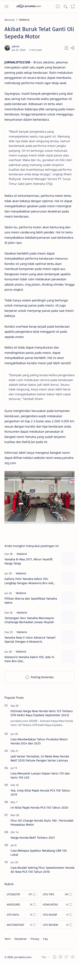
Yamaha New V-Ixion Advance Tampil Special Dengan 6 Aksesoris (30, 639)
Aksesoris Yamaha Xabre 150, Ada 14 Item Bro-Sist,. (29, 659)
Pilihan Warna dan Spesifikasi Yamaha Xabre (30, 600)
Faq (45, 939)
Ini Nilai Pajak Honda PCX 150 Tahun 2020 (39, 807)
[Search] (57, 6)
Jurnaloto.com (22, 957)
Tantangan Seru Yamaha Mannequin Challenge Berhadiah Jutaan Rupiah (29, 620)
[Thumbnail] (68, 558)
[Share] (72, 48)
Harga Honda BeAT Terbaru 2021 (33, 837)
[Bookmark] (72, 6)
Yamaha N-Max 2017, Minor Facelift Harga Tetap (28, 561)
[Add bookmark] (66, 48)
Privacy (35, 939)
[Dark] (65, 6)
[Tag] (21, 554)
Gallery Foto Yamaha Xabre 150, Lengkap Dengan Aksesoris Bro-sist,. (29, 581)
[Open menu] (6, 6)
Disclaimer (20, 939)
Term (7, 939)
